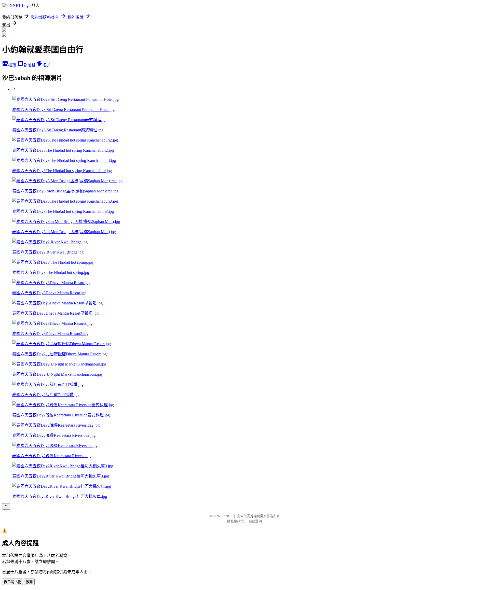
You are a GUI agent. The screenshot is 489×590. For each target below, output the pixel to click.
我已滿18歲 (12, 582)
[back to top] (6, 506)
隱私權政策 (235, 521)
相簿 (12, 65)
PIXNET (226, 516)
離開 (29, 582)
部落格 (30, 65)
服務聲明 (255, 521)
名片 (47, 65)
